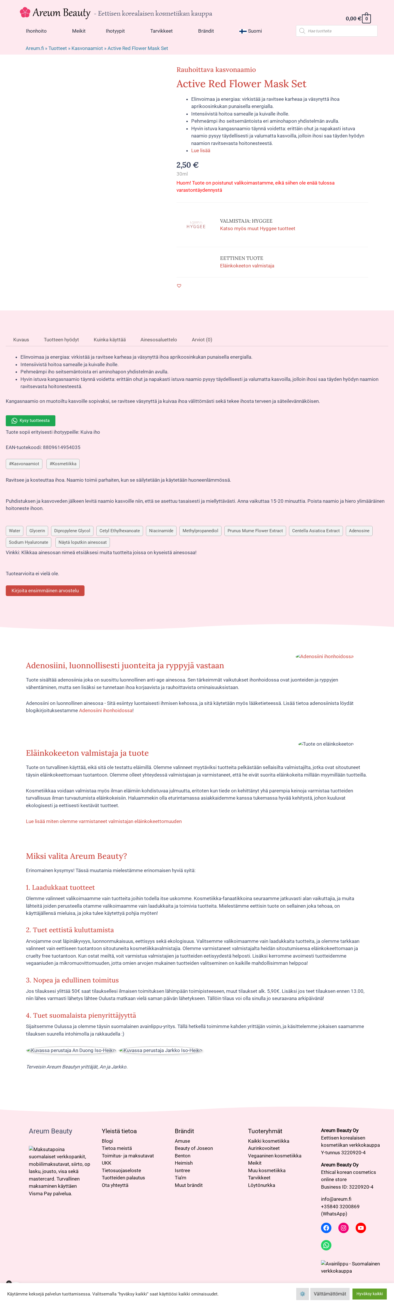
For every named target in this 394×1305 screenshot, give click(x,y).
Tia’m (180, 1178)
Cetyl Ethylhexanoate (120, 530)
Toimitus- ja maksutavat (128, 1156)
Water (14, 530)
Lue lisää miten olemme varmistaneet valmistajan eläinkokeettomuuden (104, 821)
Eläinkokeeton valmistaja (247, 266)
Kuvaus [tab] (20, 339)
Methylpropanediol (200, 530)
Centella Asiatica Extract (316, 530)
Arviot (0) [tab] (201, 339)
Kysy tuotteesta (35, 420)
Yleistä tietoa (119, 1131)
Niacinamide (161, 530)
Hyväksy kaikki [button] (370, 1293)
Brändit (184, 1131)
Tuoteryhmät (265, 1131)
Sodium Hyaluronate (28, 542)
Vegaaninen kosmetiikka (274, 1156)
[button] (179, 285)
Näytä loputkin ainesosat (83, 542)
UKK (106, 1163)
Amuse (182, 1141)
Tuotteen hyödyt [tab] (61, 339)
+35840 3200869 (340, 1206)
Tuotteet (57, 48)
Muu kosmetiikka (267, 1170)
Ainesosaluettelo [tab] (158, 339)
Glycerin (37, 530)
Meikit (255, 1163)
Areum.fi (35, 48)
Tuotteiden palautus (123, 1178)
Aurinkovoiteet (264, 1148)
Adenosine (359, 530)
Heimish (184, 1163)
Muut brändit (189, 1185)
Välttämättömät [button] (330, 1294)
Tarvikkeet (259, 1178)
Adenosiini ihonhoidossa (105, 710)
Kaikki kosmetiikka (268, 1141)
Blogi (107, 1141)
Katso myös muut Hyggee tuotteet (257, 228)
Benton (182, 1156)
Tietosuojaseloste (121, 1170)
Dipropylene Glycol (72, 530)
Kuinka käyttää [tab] (109, 339)
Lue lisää (200, 150)
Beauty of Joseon (194, 1148)
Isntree (182, 1170)
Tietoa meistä (117, 1148)
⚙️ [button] (302, 1294)
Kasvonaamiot (87, 48)
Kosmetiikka (64, 463)
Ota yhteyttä (115, 1185)
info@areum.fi (336, 1199)
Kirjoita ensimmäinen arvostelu (45, 590)
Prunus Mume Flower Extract (255, 530)
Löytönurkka (261, 1185)
